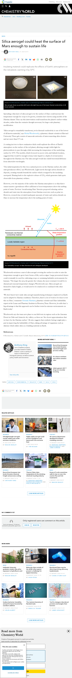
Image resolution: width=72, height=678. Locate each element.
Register (36, 525)
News (3, 36)
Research (6, 434)
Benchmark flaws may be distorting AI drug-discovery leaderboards (59, 569)
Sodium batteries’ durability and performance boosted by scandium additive (12, 604)
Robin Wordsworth (31, 133)
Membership (66, 2)
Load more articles (36, 493)
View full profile (14, 375)
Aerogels (11, 382)
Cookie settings (13, 672)
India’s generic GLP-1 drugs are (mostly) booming (60, 370)
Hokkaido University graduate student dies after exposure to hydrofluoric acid (12, 569)
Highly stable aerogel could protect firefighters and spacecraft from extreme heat (35, 439)
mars (40, 382)
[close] (68, 55)
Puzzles (28, 16)
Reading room (21, 16)
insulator (33, 382)
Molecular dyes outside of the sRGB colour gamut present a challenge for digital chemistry (34, 570)
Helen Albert (10, 610)
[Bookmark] (50, 59)
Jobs (13, 16)
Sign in (26, 525)
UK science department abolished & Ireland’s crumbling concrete (57, 438)
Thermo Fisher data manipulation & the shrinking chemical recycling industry (35, 474)
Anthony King (14, 51)
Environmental (21, 382)
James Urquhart (58, 610)
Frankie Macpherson (34, 482)
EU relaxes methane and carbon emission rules (59, 358)
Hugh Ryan (33, 577)
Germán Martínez (29, 301)
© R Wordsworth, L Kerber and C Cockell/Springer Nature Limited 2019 (31, 102)
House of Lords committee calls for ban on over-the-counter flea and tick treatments (58, 475)
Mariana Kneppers (59, 445)
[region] (13, 660)
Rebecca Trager (35, 608)
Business (5, 470)
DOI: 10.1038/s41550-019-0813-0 (56, 336)
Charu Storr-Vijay (59, 575)
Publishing (52, 2)
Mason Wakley (11, 445)
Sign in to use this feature (60, 55)
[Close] (24, 645)
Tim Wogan (33, 446)
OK (13, 668)
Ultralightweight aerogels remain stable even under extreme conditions (11, 438)
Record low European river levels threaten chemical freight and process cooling (60, 347)
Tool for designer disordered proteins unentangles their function (59, 604)
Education (59, 2)
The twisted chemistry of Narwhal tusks (34, 603)
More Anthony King (46, 339)
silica (47, 382)
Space (54, 382)
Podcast (52, 434)
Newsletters (7, 16)
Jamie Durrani (55, 447)
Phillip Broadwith (33, 483)
